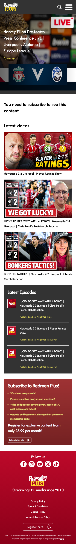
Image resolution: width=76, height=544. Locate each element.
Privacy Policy (38, 501)
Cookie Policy (38, 511)
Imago (62, 539)
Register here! (36, 527)
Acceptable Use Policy (38, 517)
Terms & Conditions (38, 506)
